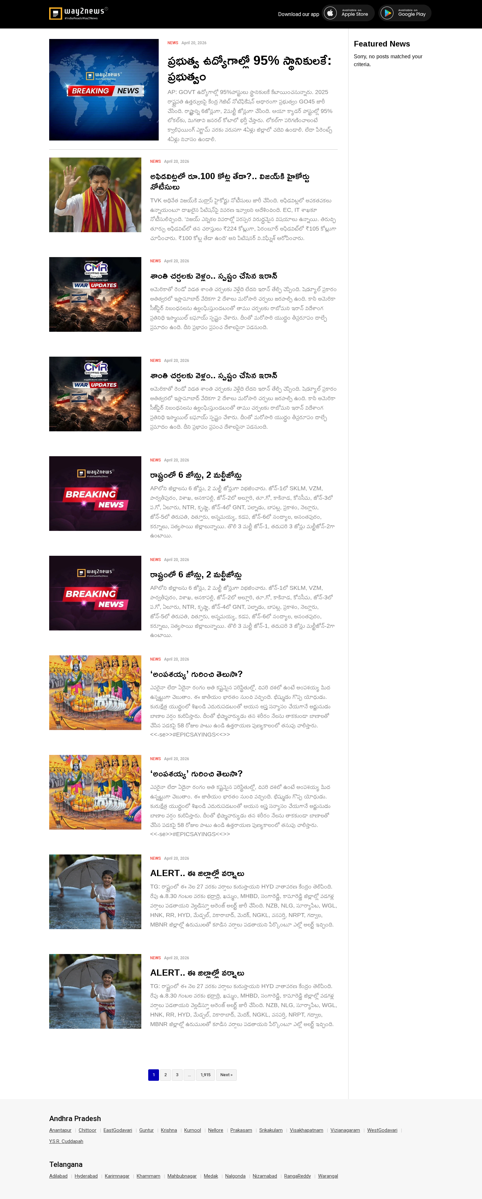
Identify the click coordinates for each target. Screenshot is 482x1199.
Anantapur (60, 1130)
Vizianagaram (345, 1130)
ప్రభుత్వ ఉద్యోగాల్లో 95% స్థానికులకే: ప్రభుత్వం (250, 67)
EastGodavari (118, 1130)
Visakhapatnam (306, 1130)
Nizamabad (265, 1176)
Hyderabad (86, 1176)
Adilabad (58, 1176)
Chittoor (87, 1130)
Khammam (148, 1176)
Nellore (215, 1130)
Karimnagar (117, 1176)
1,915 (205, 1074)
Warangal (328, 1176)
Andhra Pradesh (75, 1119)
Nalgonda (235, 1176)
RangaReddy (297, 1176)
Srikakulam (271, 1130)
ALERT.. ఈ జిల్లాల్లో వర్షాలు (197, 872)
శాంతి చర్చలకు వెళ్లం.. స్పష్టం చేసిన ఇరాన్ (213, 275)
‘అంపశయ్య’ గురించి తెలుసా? (196, 673)
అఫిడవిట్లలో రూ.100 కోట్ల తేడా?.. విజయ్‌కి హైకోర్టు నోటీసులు (230, 181)
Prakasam (241, 1130)
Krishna (169, 1130)
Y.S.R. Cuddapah (66, 1141)
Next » (226, 1074)
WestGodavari (382, 1130)
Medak (211, 1176)
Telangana (66, 1165)
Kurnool (192, 1130)
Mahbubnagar (182, 1176)
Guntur (146, 1130)
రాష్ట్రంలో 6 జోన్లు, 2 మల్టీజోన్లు (196, 474)
